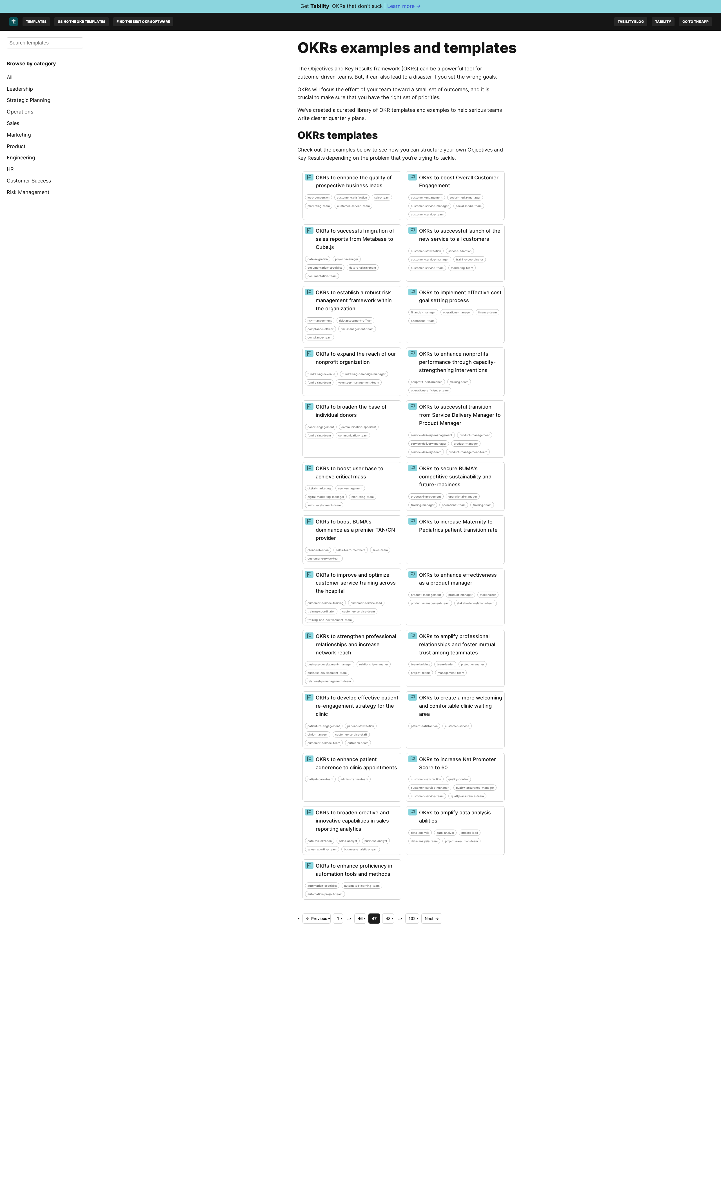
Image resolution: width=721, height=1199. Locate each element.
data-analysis (420, 832)
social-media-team (469, 206)
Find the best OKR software (143, 21)
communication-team (353, 435)
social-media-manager (465, 197)
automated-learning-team (362, 885)
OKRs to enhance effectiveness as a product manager (458, 579)
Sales (13, 123)
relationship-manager (373, 664)
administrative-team (354, 779)
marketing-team (319, 206)
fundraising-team (319, 382)
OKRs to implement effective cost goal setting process (460, 296)
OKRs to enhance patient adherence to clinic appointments (356, 763)
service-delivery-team (426, 452)
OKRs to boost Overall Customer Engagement (459, 182)
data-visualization (320, 841)
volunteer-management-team (358, 382)
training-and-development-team (330, 619)
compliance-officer (320, 329)
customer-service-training (325, 603)
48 (388, 918)
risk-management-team (357, 329)
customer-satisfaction (352, 197)
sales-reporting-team (322, 849)
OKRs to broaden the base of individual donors (351, 411)
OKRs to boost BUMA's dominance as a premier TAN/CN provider (355, 530)
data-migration (318, 259)
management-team (451, 672)
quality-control (458, 779)
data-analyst (445, 832)
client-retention (318, 550)
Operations (20, 112)
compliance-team (319, 337)
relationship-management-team (329, 681)
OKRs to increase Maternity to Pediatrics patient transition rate (458, 526)
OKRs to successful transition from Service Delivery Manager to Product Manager (460, 415)
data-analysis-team (362, 267)
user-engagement (350, 488)
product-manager (466, 443)
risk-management (320, 320)
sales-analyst (348, 841)
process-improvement (426, 496)
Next (432, 918)
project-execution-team (461, 841)
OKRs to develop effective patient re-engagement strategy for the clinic (357, 706)
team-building (420, 664)
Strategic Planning (28, 100)
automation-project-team (325, 894)
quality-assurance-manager (475, 787)
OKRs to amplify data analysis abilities (455, 817)
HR (10, 169)
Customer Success (29, 181)
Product (16, 146)
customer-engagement (426, 197)
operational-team (423, 320)
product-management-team (468, 452)
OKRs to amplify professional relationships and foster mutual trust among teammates (457, 644)
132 (412, 918)
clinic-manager (318, 734)
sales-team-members (350, 550)
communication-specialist (358, 427)
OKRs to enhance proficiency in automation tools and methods (354, 870)
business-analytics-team (360, 849)
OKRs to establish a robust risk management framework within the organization (354, 300)
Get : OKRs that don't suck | (361, 6)
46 (360, 918)
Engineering (21, 158)
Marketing (19, 135)
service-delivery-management (431, 435)
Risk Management (28, 192)
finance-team (487, 312)
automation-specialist (322, 885)
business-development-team (327, 672)
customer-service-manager (430, 206)
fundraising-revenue (321, 374)
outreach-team (358, 743)
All (9, 77)
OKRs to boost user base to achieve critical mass (349, 472)
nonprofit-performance (426, 382)
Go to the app (695, 21)
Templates (36, 21)
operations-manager (457, 312)
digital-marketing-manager (326, 496)
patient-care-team (320, 779)
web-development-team (324, 505)
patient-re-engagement (324, 726)
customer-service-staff (351, 734)
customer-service (457, 726)
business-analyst (375, 841)
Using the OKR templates (81, 21)
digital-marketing (319, 488)
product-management (475, 435)
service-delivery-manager (428, 443)
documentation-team (322, 276)
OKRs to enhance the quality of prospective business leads (354, 182)
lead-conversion (319, 197)
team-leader (445, 664)
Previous (316, 918)
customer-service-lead (366, 603)
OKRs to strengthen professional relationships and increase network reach (356, 644)
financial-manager (423, 312)
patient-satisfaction (360, 726)
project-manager (346, 259)
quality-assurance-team (467, 796)
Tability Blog (631, 21)
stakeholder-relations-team (475, 603)
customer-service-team (353, 206)
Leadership (20, 89)
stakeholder (488, 594)
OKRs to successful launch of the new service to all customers (459, 235)
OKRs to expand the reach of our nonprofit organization (356, 358)
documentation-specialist (325, 267)
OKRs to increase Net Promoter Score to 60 (457, 763)
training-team (459, 382)
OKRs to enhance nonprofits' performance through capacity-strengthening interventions (457, 362)
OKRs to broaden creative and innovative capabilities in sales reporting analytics (352, 821)
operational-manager (462, 496)
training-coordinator (469, 259)
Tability (663, 21)
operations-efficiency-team (430, 390)
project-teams (420, 672)
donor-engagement (321, 427)
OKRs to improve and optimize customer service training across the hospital (356, 583)
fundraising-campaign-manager (364, 374)
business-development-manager (330, 664)
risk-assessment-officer (355, 320)
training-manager (423, 505)
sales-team (382, 197)
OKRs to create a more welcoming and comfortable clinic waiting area (460, 706)
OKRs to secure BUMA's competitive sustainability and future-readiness (455, 476)
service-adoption (459, 251)
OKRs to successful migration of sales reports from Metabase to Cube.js (355, 239)
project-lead (469, 832)
